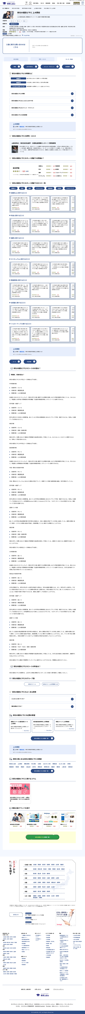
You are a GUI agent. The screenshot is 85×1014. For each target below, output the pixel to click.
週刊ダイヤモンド (29, 1004)
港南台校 (40, 767)
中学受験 (48, 935)
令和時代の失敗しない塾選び (64, 941)
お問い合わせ (38, 989)
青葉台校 (55, 763)
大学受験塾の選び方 (50, 949)
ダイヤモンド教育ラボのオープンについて (35, 924)
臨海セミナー (24, 937)
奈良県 (48, 882)
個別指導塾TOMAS (26, 941)
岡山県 (43, 887)
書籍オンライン (59, 1004)
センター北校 (62, 763)
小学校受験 (48, 955)
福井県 (48, 873)
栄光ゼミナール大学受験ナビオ (50, 684)
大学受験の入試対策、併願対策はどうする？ (64, 979)
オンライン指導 (25, 962)
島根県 (39, 887)
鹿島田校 (11, 767)
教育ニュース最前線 (64, 970)
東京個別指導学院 (25, 939)
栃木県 (58, 869)
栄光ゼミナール (32, 684)
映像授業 (24, 964)
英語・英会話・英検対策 (64, 964)
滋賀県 (58, 882)
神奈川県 (40, 869)
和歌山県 (53, 882)
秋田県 (52, 864)
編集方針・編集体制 (26, 989)
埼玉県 (44, 869)
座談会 (53, 3)
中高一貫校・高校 (60, 3)
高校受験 (48, 937)
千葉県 (49, 869)
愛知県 (34, 878)
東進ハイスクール (25, 949)
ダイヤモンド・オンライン (17, 1004)
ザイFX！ (18, 1006)
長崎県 (43, 896)
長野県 (52, 878)
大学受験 (48, 939)
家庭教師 (48, 957)
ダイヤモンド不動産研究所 (27, 1006)
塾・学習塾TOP (6, 8)
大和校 (39, 763)
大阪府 (34, 882)
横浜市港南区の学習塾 (26, 8)
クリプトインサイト (64, 1006)
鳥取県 (34, 887)
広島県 (48, 887)
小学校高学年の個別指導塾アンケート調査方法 (43, 31)
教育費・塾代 (49, 943)
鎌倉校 (53, 767)
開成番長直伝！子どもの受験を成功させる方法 (64, 937)
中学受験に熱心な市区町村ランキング (50, 952)
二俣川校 (64, 767)
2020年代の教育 (76, 935)
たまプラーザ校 (46, 763)
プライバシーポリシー (58, 989)
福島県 (61, 864)
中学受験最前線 (76, 937)
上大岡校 (20, 763)
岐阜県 (43, 878)
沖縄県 (40, 897)
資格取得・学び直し (50, 941)
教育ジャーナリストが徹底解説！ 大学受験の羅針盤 (64, 974)
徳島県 (34, 891)
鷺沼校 (17, 767)
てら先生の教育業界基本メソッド (64, 946)
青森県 (39, 864)
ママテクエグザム (77, 945)
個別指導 (24, 958)
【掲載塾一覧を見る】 (26, 935)
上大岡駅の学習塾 (37, 8)
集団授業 (24, 960)
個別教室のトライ (25, 947)
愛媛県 (43, 891)
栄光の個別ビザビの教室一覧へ (41, 738)
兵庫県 (39, 882)
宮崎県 (57, 896)
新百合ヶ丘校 (12, 763)
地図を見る (21, 126)
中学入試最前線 (63, 944)
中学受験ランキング (38, 936)
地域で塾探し (36, 3)
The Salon (48, 1006)
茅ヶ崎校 (33, 763)
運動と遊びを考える (64, 949)
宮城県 (48, 864)
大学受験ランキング (38, 939)
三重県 (48, 878)
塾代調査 (68, 3)
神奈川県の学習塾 (15, 8)
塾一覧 (42, 3)
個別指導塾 (48, 3)
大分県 (52, 896)
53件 (24, 32)
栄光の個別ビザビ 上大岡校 (49, 8)
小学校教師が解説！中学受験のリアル (64, 967)
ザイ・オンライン (68, 1004)
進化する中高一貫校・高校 (77, 947)
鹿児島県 (35, 897)
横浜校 (58, 767)
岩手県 (43, 864)
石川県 (43, 873)
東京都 (34, 869)
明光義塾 (24, 943)
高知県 (48, 891)
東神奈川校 (46, 767)
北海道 (34, 864)
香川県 (39, 891)
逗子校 (34, 767)
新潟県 (34, 873)
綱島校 (22, 767)
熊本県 (48, 896)
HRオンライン (55, 1006)
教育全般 (48, 947)
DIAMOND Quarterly (40, 1006)
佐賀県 (39, 896)
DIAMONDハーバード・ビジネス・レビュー (44, 1004)
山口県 (52, 887)
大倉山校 (28, 767)
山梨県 (57, 878)
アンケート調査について (31, 919)
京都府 (43, 882)
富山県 (39, 873)
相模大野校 (26, 763)
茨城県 (54, 869)
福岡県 (34, 896)
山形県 (57, 864)
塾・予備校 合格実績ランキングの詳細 (34, 915)
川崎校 (68, 763)
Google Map (27, 35)
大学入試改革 (76, 939)
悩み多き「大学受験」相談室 (64, 960)
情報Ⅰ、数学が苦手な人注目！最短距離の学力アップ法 (64, 956)
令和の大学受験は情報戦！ (64, 952)
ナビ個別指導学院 (25, 945)
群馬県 (63, 869)
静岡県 (39, 878)
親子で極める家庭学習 (77, 942)
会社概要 (47, 989)
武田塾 (23, 951)
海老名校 (70, 767)
